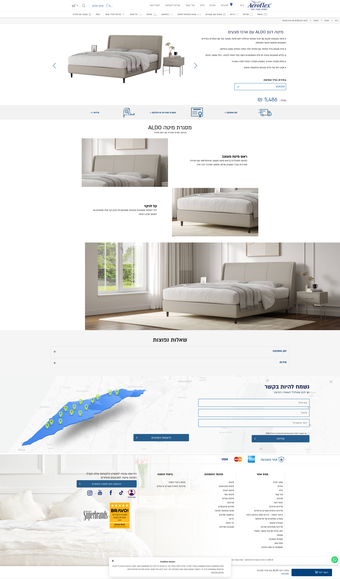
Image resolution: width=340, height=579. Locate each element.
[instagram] (90, 493)
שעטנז (280, 535)
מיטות (231, 482)
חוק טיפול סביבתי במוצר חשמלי (268, 531)
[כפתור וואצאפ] (334, 559)
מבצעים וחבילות (226, 526)
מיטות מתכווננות (226, 486)
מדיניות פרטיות (276, 506)
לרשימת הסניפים (161, 438)
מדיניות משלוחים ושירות (272, 526)
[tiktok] (121, 493)
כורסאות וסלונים (226, 514)
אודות (213, 5)
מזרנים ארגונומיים (226, 506)
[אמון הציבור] (96, 515)
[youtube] (100, 493)
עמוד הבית (278, 482)
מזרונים (230, 502)
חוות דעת (155, 5)
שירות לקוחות (172, 5)
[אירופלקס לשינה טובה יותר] (259, 5)
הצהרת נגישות (276, 522)
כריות (231, 518)
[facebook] (111, 493)
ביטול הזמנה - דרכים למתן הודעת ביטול (264, 514)
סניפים (224, 5)
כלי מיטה (230, 522)
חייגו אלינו (98, 6)
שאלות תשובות (276, 539)
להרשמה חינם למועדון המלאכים (106, 484)
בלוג (202, 5)
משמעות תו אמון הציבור (272, 547)
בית (242, 5)
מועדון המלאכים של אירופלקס (269, 518)
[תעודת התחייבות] (131, 493)
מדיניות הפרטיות (217, 572)
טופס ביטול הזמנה (177, 482)
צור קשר (190, 5)
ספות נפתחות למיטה (224, 510)
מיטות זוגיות (228, 490)
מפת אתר (278, 543)
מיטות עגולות (228, 498)
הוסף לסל (323, 572)
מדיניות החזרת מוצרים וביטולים (268, 510)
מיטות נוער (229, 494)
